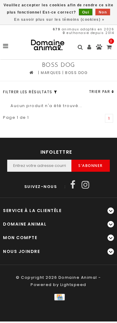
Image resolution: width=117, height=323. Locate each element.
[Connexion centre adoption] (99, 48)
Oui (85, 12)
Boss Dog (76, 72)
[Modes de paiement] (58, 297)
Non (103, 12)
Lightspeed (73, 285)
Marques (51, 72)
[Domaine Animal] (47, 45)
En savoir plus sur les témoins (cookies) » (59, 19)
